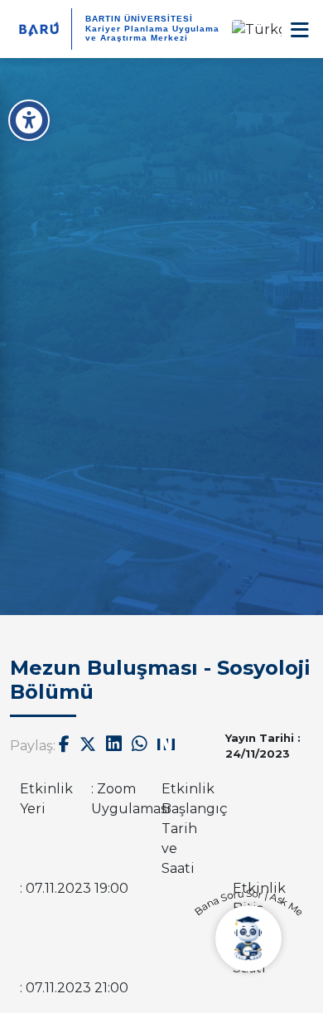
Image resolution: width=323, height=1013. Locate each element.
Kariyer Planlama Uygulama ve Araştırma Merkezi (152, 33)
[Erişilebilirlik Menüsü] (29, 120)
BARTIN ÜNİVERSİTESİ (139, 18)
